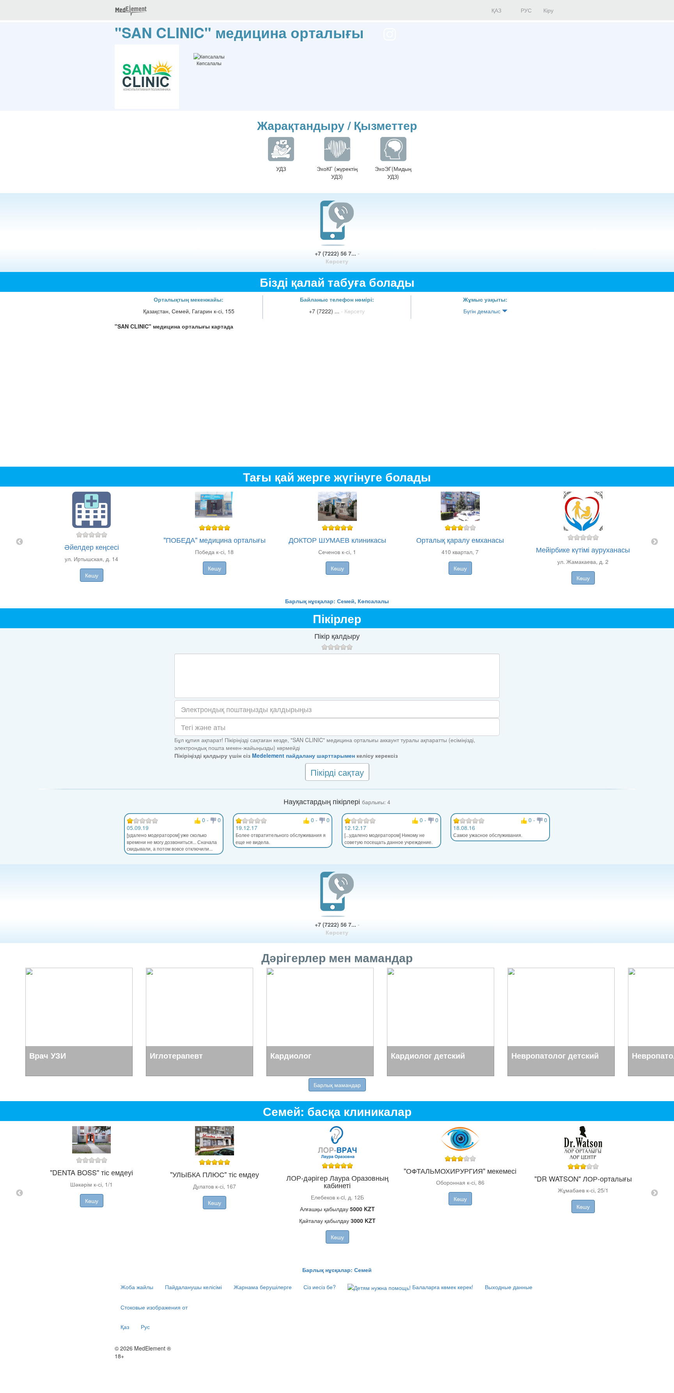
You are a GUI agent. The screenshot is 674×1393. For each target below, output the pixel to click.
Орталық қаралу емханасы (460, 540)
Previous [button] (19, 542)
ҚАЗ (495, 10)
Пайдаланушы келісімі (193, 1287)
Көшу (91, 575)
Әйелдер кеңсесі (91, 547)
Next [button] (654, 542)
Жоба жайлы (137, 1287)
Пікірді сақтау (337, 772)
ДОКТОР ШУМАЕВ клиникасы (337, 540)
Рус (145, 1327)
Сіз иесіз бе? (319, 1287)
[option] (337, 541)
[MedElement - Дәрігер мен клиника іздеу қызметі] (131, 10)
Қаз (125, 1327)
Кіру (548, 10)
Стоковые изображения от (154, 1307)
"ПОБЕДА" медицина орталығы (214, 540)
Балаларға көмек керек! (442, 1287)
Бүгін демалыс (482, 311)
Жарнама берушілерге (263, 1287)
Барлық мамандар (337, 1085)
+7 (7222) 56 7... (337, 257)
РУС (525, 10)
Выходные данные (508, 1287)
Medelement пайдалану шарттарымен (303, 755)
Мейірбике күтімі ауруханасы (583, 549)
